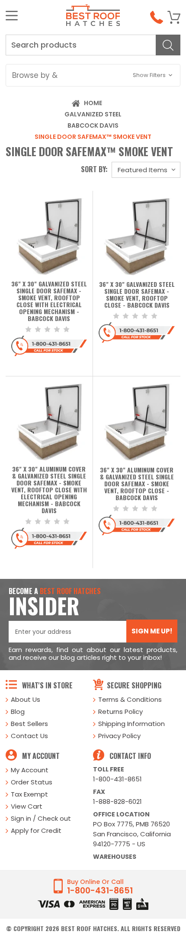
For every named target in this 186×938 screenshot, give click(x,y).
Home (93, 103)
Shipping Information (131, 723)
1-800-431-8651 (117, 779)
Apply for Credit (36, 830)
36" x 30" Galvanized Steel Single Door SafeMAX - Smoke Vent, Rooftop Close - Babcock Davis (137, 295)
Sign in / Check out (41, 818)
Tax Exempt (29, 794)
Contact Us (29, 735)
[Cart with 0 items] (173, 17)
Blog (18, 711)
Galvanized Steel (93, 114)
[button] (93, 75)
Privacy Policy (119, 735)
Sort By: (94, 169)
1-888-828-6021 (117, 801)
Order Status (31, 782)
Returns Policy (120, 711)
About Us (25, 699)
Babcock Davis (93, 125)
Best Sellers (29, 723)
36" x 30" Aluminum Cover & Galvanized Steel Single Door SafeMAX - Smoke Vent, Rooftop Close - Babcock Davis (137, 484)
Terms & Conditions (130, 699)
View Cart (26, 806)
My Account (29, 769)
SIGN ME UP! (151, 631)
